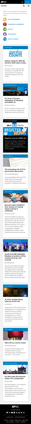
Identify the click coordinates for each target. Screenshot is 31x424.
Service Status (10, 421)
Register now (9, 147)
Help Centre (18, 420)
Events (14, 85)
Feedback (23, 421)
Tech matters (9, 156)
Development (16, 241)
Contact (11, 420)
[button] (23, 6)
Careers (17, 421)
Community (8, 47)
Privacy (6, 420)
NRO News (25, 420)
